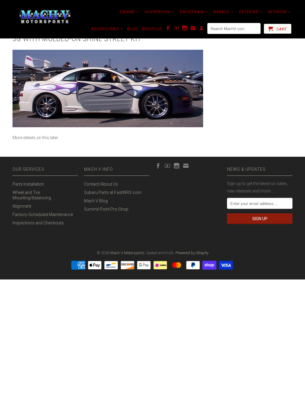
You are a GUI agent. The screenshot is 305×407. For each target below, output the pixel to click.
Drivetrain (194, 12)
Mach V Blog (96, 200)
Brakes (224, 12)
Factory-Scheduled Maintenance (43, 214)
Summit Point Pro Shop (106, 209)
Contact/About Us (101, 184)
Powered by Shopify (191, 253)
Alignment (22, 206)
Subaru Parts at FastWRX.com (112, 192)
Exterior (250, 12)
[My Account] (201, 29)
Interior (279, 12)
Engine (129, 12)
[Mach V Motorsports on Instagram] (184, 29)
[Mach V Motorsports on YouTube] (176, 29)
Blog (132, 29)
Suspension (159, 12)
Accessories (107, 29)
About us (151, 29)
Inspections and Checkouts (38, 222)
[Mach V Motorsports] (45, 16)
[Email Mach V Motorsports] (193, 29)
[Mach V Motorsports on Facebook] (168, 29)
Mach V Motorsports (127, 253)
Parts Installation (28, 184)
